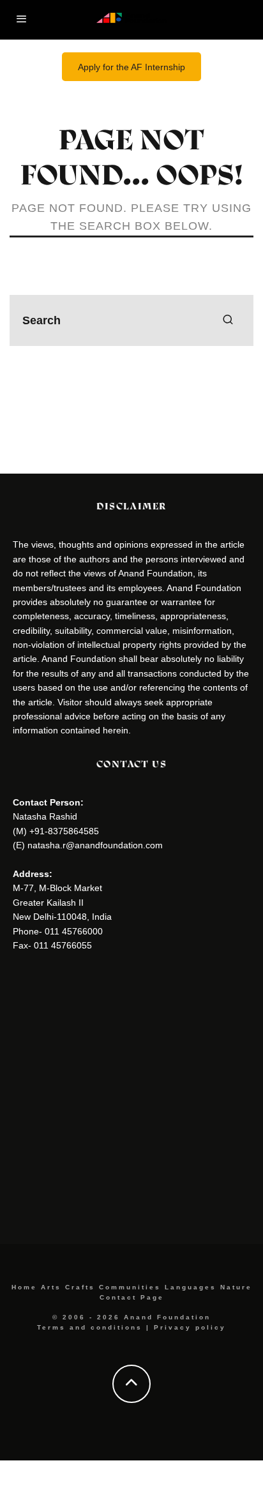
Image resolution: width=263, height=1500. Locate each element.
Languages (190, 1287)
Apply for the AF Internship (131, 67)
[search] (227, 320)
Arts (51, 1287)
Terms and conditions (89, 1327)
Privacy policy (190, 1327)
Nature (236, 1287)
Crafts (80, 1287)
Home (24, 1287)
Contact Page (132, 1297)
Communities (130, 1287)
